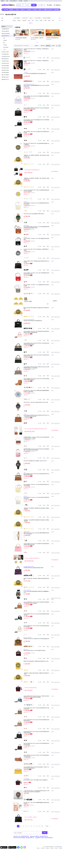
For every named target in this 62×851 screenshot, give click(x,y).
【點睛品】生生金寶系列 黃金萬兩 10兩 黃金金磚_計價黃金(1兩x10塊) (36, 179)
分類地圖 (60, 848)
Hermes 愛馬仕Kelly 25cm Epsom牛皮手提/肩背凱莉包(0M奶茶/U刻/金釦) (36, 720)
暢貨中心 (23, 9)
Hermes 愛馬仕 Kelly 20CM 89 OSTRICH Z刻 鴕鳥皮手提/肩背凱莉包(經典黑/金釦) (36, 344)
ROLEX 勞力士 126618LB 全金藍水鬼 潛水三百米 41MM (36, 402)
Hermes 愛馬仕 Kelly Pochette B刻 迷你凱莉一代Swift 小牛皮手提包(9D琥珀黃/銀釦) (36, 767)
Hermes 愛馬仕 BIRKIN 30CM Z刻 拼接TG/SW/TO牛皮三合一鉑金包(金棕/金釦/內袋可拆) (36, 416)
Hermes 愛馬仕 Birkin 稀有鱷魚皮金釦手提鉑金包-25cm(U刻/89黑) (36, 261)
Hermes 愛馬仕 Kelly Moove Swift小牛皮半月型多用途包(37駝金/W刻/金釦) (36, 756)
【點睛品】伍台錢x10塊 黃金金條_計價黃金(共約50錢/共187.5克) (36, 673)
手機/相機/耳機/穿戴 (5, 28)
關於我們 (43, 848)
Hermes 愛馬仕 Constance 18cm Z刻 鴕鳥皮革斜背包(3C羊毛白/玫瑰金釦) (36, 485)
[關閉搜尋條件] (23, 5)
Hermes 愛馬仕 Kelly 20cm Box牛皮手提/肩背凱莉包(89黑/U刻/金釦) (36, 614)
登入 (42, 5)
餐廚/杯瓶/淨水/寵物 (5, 70)
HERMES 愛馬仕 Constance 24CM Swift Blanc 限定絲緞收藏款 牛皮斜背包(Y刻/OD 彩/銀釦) (36, 449)
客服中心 (38, 848)
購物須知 (47, 848)
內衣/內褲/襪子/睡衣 (5, 54)
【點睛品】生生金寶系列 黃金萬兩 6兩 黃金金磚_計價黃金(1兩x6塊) (36, 509)
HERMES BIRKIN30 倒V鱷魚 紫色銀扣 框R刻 (33, 567)
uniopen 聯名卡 (49, 9)
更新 (61, 846)
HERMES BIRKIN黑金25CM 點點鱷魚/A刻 (33, 320)
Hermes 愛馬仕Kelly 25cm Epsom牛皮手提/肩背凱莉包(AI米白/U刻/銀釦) (36, 626)
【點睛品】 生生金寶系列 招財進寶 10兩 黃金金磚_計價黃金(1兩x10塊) (36, 156)
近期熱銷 (53, 45)
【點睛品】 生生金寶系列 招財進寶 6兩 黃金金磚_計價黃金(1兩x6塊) (36, 520)
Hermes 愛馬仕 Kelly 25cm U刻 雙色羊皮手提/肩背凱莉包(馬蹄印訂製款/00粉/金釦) (36, 544)
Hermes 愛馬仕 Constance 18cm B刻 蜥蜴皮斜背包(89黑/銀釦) (36, 239)
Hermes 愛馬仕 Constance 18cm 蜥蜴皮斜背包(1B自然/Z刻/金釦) (36, 285)
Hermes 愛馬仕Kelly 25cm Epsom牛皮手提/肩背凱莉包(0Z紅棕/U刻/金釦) (36, 744)
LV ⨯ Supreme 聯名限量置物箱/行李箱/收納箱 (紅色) (35, 73)
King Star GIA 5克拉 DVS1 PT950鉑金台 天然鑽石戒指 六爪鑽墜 (36, 61)
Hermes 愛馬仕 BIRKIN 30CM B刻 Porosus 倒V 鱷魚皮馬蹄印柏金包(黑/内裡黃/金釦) (36, 108)
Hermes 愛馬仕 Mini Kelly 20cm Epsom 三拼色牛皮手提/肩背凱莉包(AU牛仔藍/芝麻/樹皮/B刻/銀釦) (36, 696)
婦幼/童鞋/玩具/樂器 (5, 67)
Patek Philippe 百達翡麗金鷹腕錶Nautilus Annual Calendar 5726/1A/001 (36, 86)
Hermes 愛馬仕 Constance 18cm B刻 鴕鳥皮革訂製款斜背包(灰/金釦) (36, 498)
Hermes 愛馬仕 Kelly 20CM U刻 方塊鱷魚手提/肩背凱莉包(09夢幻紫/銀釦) (36, 97)
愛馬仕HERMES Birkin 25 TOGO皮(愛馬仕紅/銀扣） (35, 650)
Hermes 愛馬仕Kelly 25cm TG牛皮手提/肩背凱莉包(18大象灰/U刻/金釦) (36, 708)
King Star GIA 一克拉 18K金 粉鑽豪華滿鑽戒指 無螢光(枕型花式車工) (36, 803)
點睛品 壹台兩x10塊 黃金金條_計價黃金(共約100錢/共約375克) (36, 308)
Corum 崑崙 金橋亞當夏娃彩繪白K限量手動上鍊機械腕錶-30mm (36, 592)
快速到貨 (29, 9)
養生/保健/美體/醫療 (5, 65)
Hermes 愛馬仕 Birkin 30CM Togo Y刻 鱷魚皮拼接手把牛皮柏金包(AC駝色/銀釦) (36, 474)
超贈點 (57, 9)
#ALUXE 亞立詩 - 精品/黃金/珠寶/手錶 (21, 836)
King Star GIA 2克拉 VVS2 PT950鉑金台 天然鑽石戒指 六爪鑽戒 (36, 250)
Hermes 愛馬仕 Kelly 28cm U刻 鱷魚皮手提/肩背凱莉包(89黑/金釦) (36, 132)
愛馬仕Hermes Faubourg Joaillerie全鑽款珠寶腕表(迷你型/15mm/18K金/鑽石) (36, 533)
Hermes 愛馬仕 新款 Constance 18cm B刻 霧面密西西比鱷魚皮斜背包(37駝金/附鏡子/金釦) (36, 227)
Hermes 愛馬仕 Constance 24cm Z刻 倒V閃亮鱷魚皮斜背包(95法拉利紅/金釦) (36, 273)
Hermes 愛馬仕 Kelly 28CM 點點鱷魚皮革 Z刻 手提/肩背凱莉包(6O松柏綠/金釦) (36, 120)
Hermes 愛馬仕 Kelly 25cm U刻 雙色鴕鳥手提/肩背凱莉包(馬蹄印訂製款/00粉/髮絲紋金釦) (36, 332)
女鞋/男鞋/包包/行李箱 (6, 56)
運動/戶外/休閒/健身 (5, 74)
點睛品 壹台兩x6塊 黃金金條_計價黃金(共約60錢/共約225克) (36, 579)
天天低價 (35, 9)
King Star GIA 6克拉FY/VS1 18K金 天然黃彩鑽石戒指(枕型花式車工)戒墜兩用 (36, 191)
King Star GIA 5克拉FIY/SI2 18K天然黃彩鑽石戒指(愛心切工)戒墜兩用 (36, 144)
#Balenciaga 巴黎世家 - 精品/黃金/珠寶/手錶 (39, 836)
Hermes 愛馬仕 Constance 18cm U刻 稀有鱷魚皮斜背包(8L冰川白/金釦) (36, 203)
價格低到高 (43, 45)
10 (42, 826)
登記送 (17, 9)
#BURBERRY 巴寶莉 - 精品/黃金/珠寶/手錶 (44, 837)
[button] (14, 35)
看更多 (40, 9)
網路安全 (52, 848)
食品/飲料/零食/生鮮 (5, 63)
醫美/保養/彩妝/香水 (5, 58)
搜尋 (45, 832)
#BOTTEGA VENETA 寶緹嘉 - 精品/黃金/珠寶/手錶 (24, 837)
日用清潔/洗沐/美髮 (5, 61)
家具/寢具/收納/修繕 (5, 72)
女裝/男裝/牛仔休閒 (5, 51)
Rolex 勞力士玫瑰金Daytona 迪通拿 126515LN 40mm (35, 460)
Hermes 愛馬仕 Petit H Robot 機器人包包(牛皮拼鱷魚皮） (36, 780)
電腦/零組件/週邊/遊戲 (6, 33)
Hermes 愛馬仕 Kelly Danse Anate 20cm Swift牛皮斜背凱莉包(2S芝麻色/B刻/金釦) (36, 379)
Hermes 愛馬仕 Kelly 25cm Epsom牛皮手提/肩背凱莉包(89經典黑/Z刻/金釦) (36, 732)
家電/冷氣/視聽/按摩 (5, 31)
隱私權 (56, 848)
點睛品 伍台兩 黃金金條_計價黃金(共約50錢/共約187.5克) (36, 661)
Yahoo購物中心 (8, 5)
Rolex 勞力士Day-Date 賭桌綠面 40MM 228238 (34, 213)
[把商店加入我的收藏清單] (47, 304)
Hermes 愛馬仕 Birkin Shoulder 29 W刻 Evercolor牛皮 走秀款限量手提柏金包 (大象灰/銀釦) (36, 367)
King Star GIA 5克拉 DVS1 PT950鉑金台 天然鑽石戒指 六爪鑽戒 (36, 49)
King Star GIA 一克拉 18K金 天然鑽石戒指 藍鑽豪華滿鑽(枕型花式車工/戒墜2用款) (36, 391)
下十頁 (46, 826)
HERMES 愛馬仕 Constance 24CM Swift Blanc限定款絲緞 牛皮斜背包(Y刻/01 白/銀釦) (36, 438)
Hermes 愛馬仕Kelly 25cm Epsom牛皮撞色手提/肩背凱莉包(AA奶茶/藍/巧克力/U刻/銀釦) (36, 603)
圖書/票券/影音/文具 (5, 79)
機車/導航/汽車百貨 (5, 77)
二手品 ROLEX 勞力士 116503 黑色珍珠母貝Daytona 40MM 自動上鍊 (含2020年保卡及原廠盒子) (36, 791)
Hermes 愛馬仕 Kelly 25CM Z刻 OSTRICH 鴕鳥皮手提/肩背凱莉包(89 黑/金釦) (36, 355)
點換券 (11, 9)
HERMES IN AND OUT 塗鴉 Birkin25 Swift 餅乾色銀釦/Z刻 (36, 638)
